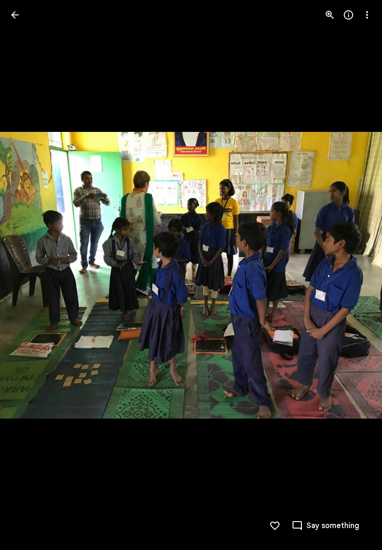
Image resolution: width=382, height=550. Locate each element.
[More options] (367, 15)
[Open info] (348, 15)
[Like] (274, 525)
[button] (26, 275)
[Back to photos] (15, 15)
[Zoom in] (330, 15)
